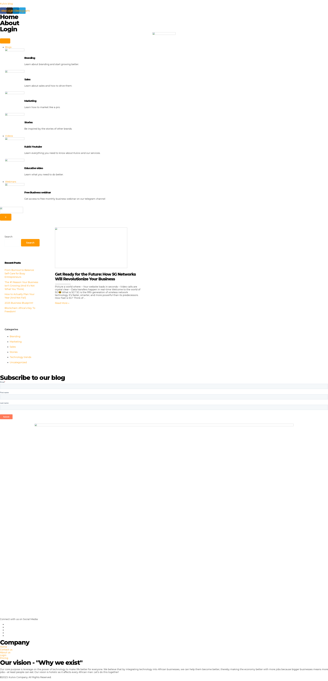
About (9, 23)
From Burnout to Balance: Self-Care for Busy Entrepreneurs (19, 273)
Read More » (62, 303)
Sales (27, 79)
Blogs (8, 47)
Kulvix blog (6, 3)
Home (9, 17)
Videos (9, 136)
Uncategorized (18, 362)
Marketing (30, 100)
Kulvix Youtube (33, 146)
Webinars (10, 181)
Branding (29, 57)
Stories (28, 122)
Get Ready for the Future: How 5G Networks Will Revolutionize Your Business (95, 276)
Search (9, 236)
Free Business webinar (37, 192)
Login (8, 29)
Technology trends (20, 357)
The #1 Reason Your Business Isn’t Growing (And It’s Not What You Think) (21, 286)
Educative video (33, 168)
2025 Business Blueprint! (19, 303)
